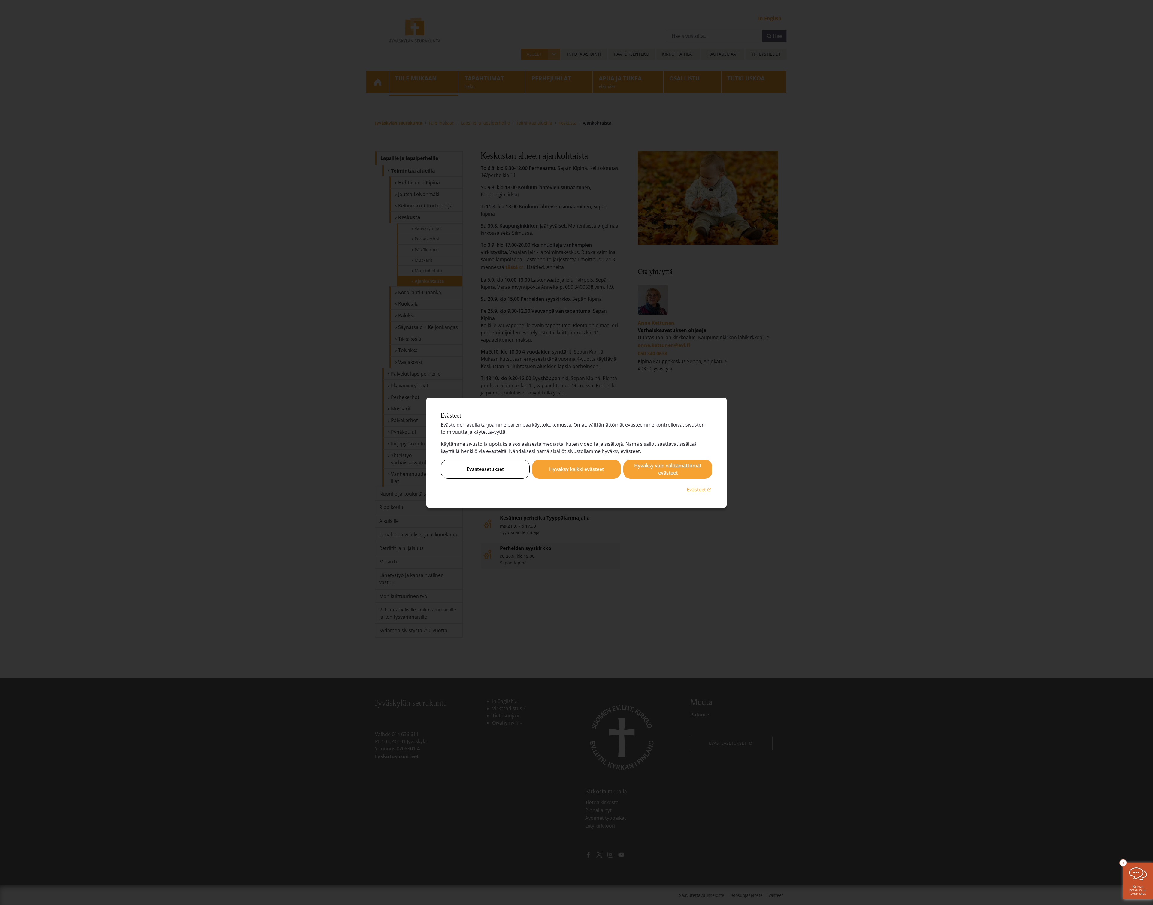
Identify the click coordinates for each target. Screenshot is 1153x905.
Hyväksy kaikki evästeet (576, 469)
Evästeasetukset (485, 469)
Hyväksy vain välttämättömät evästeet (667, 469)
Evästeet (699, 489)
